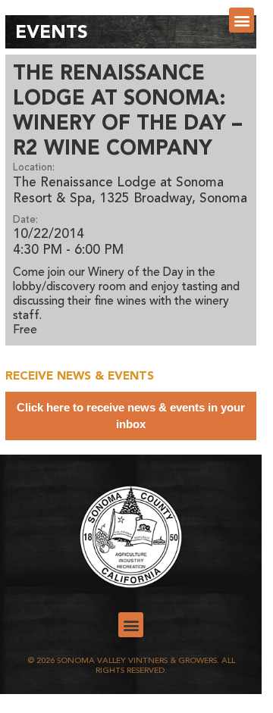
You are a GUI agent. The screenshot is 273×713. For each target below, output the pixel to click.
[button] (241, 20)
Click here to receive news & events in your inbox (131, 415)
